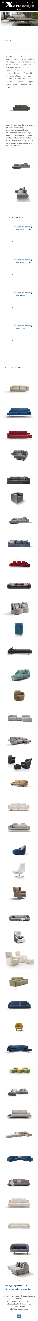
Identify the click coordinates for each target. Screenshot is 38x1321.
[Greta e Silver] (19, 761)
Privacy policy (10, 1285)
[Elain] (19, 673)
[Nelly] (19, 936)
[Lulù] (19, 893)
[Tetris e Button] (19, 1068)
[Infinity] (19, 804)
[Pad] (19, 981)
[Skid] (19, 1025)
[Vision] (19, 1179)
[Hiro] (19, 782)
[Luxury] (19, 914)
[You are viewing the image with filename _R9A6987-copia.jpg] (25, 274)
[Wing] (19, 1224)
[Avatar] (19, 453)
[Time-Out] (19, 1090)
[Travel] (19, 1134)
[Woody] (19, 1245)
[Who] (19, 1202)
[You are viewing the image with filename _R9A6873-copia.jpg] (25, 241)
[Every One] (19, 739)
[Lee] (19, 848)
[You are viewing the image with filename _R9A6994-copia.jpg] (25, 307)
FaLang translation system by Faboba (13, 367)
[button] (21, 217)
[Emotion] (19, 716)
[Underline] (19, 1157)
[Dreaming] (19, 650)
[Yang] (19, 1268)
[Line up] (19, 870)
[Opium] (19, 959)
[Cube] (19, 584)
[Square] (19, 1047)
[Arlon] (19, 408)
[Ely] (19, 694)
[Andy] (19, 387)
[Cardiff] (19, 519)
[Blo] (19, 496)
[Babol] (19, 474)
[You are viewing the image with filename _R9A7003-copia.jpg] (25, 340)
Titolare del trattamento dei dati (18, 1289)
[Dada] (19, 607)
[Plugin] (19, 1002)
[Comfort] (19, 562)
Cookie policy (21, 1285)
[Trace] (19, 1113)
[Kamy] (19, 827)
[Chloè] (19, 540)
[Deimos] (19, 628)
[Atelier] (19, 430)
